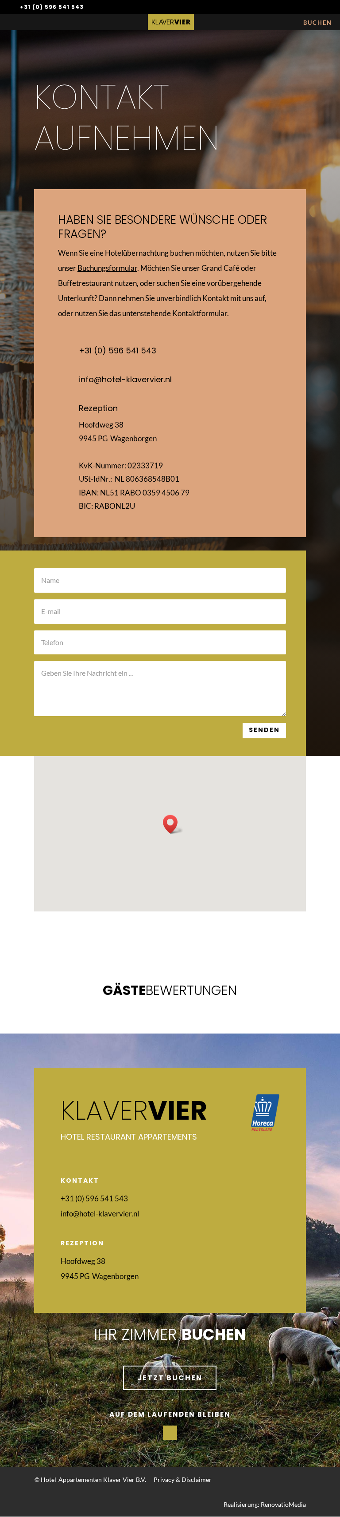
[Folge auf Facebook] (170, 1433)
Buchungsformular (107, 268)
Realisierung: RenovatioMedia (265, 1504)
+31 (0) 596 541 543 (52, 7)
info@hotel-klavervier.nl (125, 379)
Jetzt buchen (169, 1378)
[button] (173, 824)
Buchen (317, 22)
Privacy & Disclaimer (183, 1479)
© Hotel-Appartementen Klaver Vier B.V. (90, 1479)
